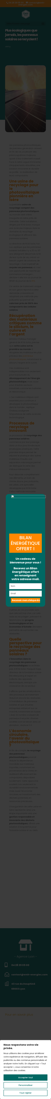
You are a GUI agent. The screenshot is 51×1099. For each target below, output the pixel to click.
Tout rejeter (25, 1092)
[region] (25, 1069)
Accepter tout (25, 1077)
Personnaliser (26, 1085)
